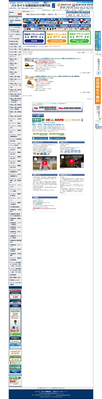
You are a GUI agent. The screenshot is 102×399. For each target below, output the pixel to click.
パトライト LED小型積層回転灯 (15, 135)
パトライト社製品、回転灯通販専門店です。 (66, 2)
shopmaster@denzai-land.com (63, 395)
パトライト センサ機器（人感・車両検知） (15, 180)
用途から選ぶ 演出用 (15, 116)
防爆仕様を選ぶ (14, 44)
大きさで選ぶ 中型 (15, 49)
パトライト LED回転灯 (15, 119)
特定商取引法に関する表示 (58, 388)
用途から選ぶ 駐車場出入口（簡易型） (15, 108)
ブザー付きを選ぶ (15, 38)
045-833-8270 (40, 202)
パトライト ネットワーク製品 (15, 190)
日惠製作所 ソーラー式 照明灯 (15, 236)
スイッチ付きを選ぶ (15, 27)
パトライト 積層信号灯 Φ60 (15, 157)
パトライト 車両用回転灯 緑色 (15, 140)
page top (89, 98)
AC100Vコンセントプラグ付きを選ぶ (15, 30)
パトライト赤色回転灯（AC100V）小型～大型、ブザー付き (15, 264)
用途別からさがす (15, 280)
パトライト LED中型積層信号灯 (15, 175)
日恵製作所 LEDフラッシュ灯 (15, 232)
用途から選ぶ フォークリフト (15, 80)
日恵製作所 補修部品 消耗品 (15, 250)
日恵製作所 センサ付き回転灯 (15, 228)
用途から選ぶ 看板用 (15, 104)
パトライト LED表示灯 (15, 126)
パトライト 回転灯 (14, 18)
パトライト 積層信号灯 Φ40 (15, 148)
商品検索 (11, 12)
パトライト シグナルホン (15, 185)
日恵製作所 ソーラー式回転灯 (15, 223)
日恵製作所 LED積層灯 (15, 254)
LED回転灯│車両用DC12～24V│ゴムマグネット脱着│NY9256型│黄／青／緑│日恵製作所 (57, 76)
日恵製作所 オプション (15, 245)
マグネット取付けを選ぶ (15, 35)
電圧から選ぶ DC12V (14, 59)
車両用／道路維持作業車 (15, 21)
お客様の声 (81, 10)
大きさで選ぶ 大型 (15, 46)
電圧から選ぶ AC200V (14, 73)
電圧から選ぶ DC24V (14, 64)
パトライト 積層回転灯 (15, 131)
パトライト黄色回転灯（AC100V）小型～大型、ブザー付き (15, 270)
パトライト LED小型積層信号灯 (15, 170)
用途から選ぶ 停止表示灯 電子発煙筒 (15, 95)
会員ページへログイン (57, 10)
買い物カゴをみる (46, 10)
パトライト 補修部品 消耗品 (15, 194)
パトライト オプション (15, 199)
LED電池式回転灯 (15, 207)
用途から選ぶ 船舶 (15, 76)
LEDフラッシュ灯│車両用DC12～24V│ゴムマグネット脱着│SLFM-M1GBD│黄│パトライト (58, 58)
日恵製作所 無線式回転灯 (15, 219)
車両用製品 (13, 274)
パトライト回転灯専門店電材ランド (30, 46)
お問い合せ (73, 10)
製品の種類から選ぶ (15, 277)
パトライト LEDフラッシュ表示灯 (15, 144)
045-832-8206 (39, 204)
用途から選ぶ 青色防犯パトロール (15, 90)
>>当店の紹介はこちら (66, 0)
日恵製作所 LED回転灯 (15, 210)
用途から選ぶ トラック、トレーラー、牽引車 (15, 85)
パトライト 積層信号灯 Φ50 (15, 153)
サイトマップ (88, 10)
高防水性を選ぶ (14, 41)
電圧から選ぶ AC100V (14, 68)
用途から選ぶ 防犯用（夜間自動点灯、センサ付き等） (15, 100)
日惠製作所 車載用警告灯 (15, 241)
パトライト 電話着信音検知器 (15, 258)
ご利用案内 (66, 10)
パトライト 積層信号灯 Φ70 (15, 162)
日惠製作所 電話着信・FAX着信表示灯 (15, 214)
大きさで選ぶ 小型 (15, 52)
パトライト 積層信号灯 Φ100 (15, 166)
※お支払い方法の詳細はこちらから (40, 170)
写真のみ (30, 52)
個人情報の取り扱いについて (44, 388)
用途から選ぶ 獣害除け (15, 112)
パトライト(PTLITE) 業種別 (15, 283)
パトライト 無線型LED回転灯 (15, 203)
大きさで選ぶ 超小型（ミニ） (15, 55)
